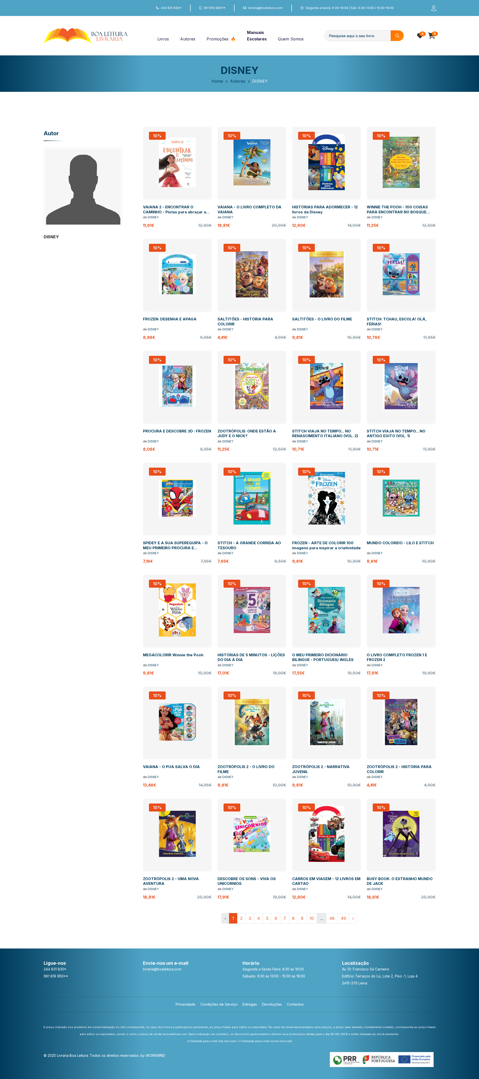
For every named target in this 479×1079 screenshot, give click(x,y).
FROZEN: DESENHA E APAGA (170, 319)
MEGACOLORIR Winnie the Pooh (173, 655)
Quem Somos (291, 38)
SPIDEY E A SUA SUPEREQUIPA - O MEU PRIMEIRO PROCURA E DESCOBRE (175, 547)
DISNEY (153, 217)
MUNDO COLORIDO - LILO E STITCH (400, 542)
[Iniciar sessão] (431, 7)
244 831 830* (171, 8)
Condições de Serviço (219, 1004)
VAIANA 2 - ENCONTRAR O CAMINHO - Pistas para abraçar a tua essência (174, 212)
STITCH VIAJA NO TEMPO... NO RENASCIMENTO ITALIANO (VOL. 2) (325, 433)
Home (217, 81)
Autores (187, 38)
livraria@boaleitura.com (265, 8)
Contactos (295, 1004)
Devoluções (272, 1004)
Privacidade (185, 1004)
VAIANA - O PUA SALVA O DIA (171, 766)
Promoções (218, 38)
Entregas (249, 1004)
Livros (163, 38)
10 (312, 918)
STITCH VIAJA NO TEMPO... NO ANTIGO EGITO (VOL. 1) (396, 433)
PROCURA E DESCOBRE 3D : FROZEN (177, 431)
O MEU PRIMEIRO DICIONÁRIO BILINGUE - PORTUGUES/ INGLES (323, 657)
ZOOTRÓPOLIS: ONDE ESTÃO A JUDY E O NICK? (247, 433)
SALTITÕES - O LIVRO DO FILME (322, 319)
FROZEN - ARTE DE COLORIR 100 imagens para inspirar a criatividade (326, 545)
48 (332, 918)
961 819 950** (214, 8)
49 (343, 918)
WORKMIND (155, 1055)
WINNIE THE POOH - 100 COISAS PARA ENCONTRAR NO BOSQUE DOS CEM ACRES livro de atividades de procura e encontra (401, 214)
